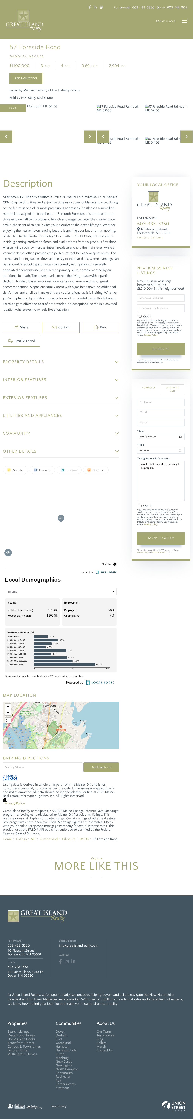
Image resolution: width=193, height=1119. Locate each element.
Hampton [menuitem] (63, 1047)
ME (33, 839)
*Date (140, 431)
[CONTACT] (25, 78)
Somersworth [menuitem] (66, 1084)
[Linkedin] (73, 961)
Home (7, 839)
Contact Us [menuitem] (105, 1050)
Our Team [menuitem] (104, 1032)
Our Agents (157, 238)
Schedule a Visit (172, 389)
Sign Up (160, 21)
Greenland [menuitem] (63, 1043)
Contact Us (143, 238)
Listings (21, 839)
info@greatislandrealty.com (78, 945)
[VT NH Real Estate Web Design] (173, 1106)
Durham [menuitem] (62, 1035)
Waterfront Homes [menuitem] (21, 1035)
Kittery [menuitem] (60, 1054)
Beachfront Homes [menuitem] (21, 1043)
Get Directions (101, 767)
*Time (140, 444)
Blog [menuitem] (100, 1039)
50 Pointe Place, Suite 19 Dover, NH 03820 (25, 974)
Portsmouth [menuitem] (64, 1073)
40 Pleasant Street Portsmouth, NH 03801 (24, 952)
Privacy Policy (15, 803)
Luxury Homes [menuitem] (18, 1050)
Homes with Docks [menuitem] (21, 1039)
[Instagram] (67, 961)
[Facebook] (60, 961)
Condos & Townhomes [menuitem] (24, 1047)
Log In (171, 21)
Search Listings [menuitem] (18, 1032)
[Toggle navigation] (184, 21)
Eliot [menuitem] (59, 1039)
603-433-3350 (143, 7)
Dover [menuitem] (60, 1032)
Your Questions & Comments (153, 458)
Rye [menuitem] (58, 1080)
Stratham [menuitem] (62, 1088)
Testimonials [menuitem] (106, 1035)
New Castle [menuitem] (64, 1062)
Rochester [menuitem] (63, 1077)
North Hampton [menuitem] (67, 1069)
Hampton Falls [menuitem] (66, 1050)
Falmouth (69, 839)
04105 (84, 839)
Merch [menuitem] (101, 1047)
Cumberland (49, 839)
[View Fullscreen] (8, 720)
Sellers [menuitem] (101, 1043)
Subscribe (160, 349)
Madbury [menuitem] (62, 1058)
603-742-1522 (177, 7)
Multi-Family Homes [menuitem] (22, 1054)
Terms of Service (158, 552)
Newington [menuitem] (64, 1065)
